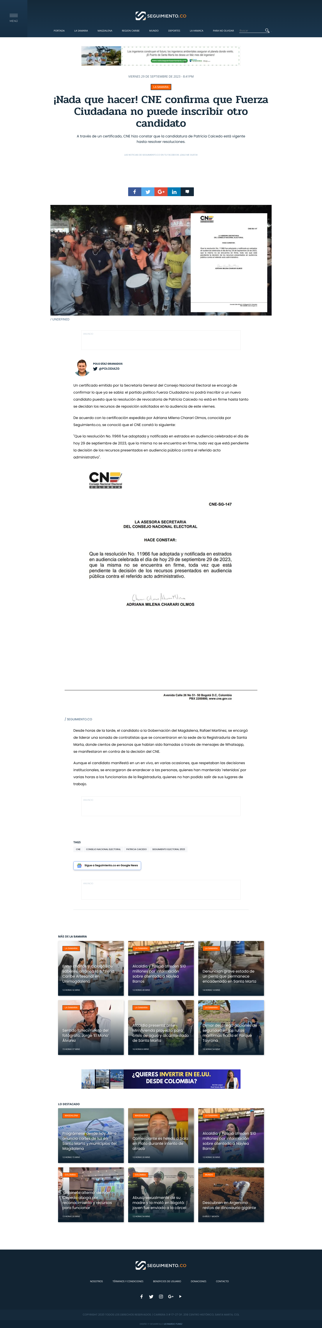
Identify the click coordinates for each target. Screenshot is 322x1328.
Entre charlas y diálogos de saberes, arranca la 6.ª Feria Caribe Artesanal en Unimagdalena (88, 974)
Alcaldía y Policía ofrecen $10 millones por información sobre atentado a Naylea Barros (159, 974)
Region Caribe (131, 30)
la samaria (160, 87)
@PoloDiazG (109, 368)
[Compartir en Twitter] (147, 191)
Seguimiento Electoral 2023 (168, 849)
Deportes (174, 30)
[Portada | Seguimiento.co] (161, 15)
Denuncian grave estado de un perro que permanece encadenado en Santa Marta (229, 976)
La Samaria (81, 30)
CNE (78, 849)
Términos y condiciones (128, 1281)
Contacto (222, 1281)
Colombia (70, 1175)
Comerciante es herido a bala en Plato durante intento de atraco (160, 1143)
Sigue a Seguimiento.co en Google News (111, 865)
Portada (59, 30)
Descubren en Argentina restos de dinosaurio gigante (229, 1205)
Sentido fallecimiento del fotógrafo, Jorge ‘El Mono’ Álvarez (85, 1035)
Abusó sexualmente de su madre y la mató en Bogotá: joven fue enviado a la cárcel (159, 1202)
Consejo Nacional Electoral (103, 849)
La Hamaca (196, 30)
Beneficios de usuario (167, 1281)
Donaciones (198, 1281)
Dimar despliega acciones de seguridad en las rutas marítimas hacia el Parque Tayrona (230, 1033)
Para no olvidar (223, 30)
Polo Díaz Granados (108, 364)
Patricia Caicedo (136, 849)
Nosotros (96, 1281)
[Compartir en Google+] (161, 191)
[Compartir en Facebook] (134, 191)
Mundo (154, 30)
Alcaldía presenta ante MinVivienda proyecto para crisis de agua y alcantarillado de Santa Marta (161, 1033)
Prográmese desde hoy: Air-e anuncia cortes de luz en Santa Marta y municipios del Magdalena (89, 1141)
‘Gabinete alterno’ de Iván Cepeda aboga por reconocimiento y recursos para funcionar (87, 1200)
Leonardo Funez (173, 1324)
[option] (161, 263)
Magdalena (104, 30)
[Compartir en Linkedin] (174, 191)
